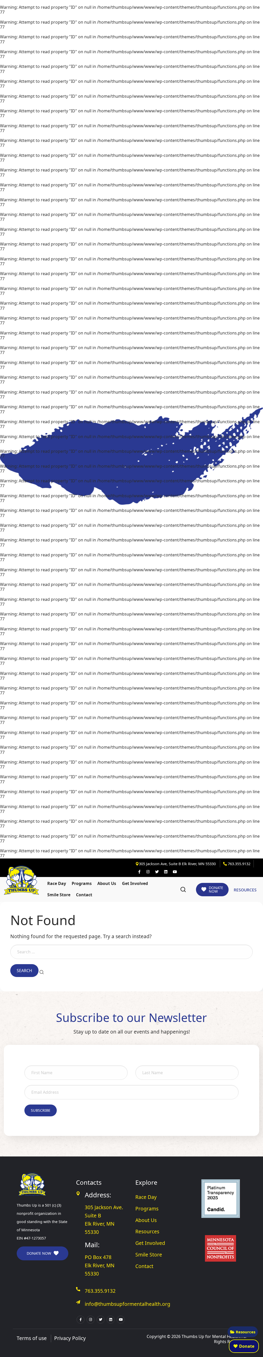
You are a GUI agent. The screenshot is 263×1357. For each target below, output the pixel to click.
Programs (82, 883)
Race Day (56, 883)
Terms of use (32, 1338)
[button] (183, 889)
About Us (106, 883)
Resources (245, 1331)
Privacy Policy (70, 1338)
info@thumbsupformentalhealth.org (127, 1303)
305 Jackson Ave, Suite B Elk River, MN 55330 (178, 863)
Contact (84, 895)
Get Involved (135, 883)
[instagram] (148, 872)
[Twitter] (157, 872)
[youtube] (175, 872)
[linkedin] (166, 872)
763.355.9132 (238, 863)
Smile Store (58, 895)
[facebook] (139, 872)
